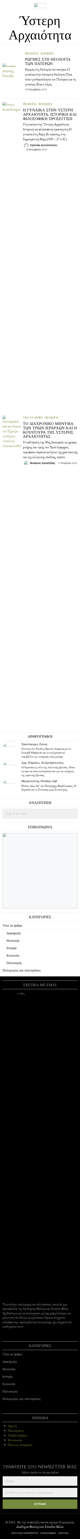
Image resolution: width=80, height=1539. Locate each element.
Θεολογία (32, 53)
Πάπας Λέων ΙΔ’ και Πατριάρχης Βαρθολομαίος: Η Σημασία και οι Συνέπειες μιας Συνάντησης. (48, 788)
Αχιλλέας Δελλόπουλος (43, 145)
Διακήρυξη (14, 933)
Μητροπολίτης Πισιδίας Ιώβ (39, 781)
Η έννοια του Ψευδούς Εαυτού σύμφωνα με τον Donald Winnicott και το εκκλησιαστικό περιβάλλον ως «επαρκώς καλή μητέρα (46, 752)
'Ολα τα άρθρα (33, 417)
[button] (73, 814)
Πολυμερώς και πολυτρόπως (21, 970)
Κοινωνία (47, 53)
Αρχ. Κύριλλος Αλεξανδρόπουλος (42, 763)
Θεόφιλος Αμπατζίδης (42, 463)
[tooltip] (9, 749)
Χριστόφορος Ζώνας (34, 744)
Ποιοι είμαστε (16, 1431)
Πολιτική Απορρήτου (20, 1445)
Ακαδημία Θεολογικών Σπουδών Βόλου (40, 1527)
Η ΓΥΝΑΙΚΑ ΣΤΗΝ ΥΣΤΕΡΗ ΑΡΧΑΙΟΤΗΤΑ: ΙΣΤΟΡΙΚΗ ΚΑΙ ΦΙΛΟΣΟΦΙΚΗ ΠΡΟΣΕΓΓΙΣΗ (50, 114)
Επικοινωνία (15, 1440)
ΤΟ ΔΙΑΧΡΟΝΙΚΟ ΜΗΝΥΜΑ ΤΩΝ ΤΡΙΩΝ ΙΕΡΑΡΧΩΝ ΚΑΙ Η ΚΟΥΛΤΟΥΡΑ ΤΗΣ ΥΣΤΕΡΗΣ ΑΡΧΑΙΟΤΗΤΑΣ (50, 430)
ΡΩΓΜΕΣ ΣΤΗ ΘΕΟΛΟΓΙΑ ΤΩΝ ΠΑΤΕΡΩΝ (48, 61)
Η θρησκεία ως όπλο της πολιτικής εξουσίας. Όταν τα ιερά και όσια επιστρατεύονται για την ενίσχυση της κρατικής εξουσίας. (48, 771)
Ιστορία (11, 948)
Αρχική (12, 1426)
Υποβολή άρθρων (17, 1435)
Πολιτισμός (14, 963)
